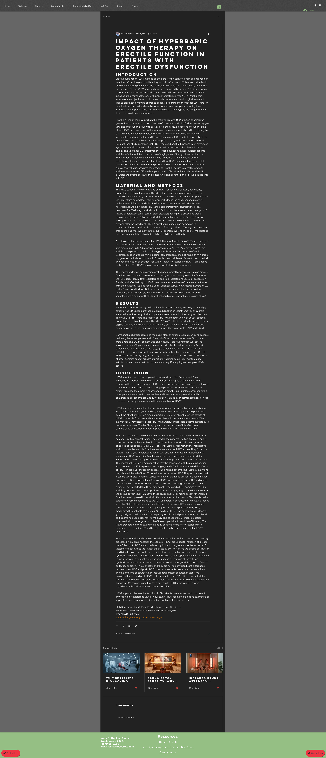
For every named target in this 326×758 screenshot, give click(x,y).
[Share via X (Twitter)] (123, 626)
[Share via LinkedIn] (129, 626)
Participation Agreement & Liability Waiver (168, 747)
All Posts (106, 16)
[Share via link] (135, 626)
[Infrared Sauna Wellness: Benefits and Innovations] (204, 663)
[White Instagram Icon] (320, 5)
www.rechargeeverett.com (117, 746)
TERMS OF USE (168, 742)
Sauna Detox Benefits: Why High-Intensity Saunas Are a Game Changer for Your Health (162, 679)
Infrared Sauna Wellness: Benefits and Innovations (204, 679)
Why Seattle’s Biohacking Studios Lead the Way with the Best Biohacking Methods (120, 679)
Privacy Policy (167, 752)
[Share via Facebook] (117, 626)
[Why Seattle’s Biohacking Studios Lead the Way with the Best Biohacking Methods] (121, 663)
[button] (219, 6)
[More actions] (208, 33)
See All (220, 648)
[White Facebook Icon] (315, 5)
